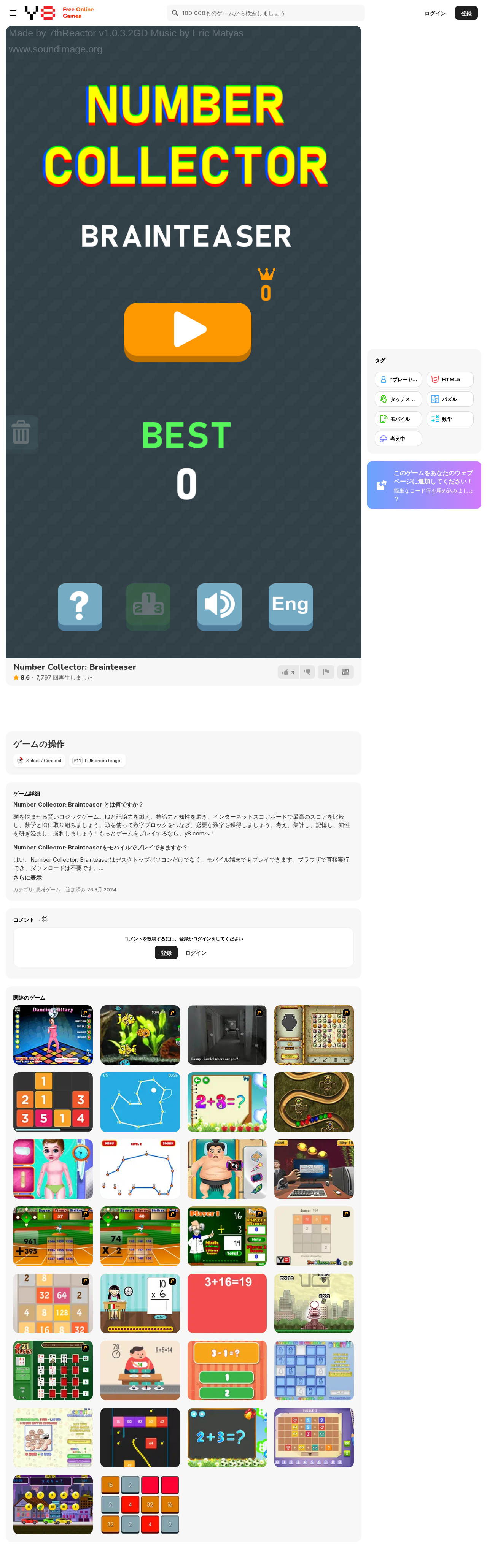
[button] (27, 877)
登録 (466, 13)
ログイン (435, 13)
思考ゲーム (48, 889)
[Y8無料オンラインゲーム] (40, 13)
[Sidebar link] (13, 13)
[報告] (326, 672)
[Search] (175, 13)
